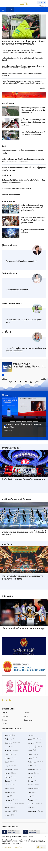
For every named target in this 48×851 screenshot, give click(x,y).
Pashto (32, 765)
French (10, 777)
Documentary (28, 720)
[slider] (3, 375)
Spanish (33, 784)
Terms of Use (18, 847)
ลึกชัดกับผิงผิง (8, 273)
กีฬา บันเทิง (7, 596)
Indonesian (14, 803)
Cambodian (10, 754)
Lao (31, 735)
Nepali (32, 750)
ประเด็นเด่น (7, 103)
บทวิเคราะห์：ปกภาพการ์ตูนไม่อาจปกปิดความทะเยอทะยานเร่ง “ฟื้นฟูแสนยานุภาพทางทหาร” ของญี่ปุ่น (23, 160)
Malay (35, 739)
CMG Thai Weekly (11, 303)
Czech (9, 761)
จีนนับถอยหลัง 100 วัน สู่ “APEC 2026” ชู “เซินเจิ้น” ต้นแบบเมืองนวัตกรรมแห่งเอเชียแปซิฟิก (23, 181)
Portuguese (35, 761)
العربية (26, 716)
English (4, 713)
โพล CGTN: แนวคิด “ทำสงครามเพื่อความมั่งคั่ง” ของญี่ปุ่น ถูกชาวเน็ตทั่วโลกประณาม (24, 168)
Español (27, 713)
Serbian (33, 777)
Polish (32, 758)
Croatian (11, 758)
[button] (12, 421)
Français (5, 716)
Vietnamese (35, 811)
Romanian (34, 769)
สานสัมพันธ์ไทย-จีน (11, 447)
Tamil (31, 792)
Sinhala (33, 781)
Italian (10, 807)
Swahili (33, 788)
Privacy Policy (6, 847)
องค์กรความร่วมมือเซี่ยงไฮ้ (11, 194)
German (10, 781)
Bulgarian (12, 750)
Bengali (9, 746)
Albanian (10, 735)
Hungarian (11, 800)
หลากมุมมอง (8, 201)
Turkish (33, 800)
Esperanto (12, 769)
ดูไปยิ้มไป (6, 331)
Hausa (9, 788)
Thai (31, 796)
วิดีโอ (5, 395)
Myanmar (35, 746)
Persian (33, 754)
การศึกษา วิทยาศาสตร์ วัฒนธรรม (16, 499)
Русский (4, 720)
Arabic (9, 739)
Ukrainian (35, 803)
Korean (10, 815)
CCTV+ (4, 724)
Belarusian (12, 742)
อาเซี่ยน (5, 175)
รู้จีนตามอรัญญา (9, 244)
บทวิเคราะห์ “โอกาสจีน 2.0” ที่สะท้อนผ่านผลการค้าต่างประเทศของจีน (22, 151)
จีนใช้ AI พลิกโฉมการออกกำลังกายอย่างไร (16, 188)
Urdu (31, 807)
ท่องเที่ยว (7, 544)
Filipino (10, 773)
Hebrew (10, 792)
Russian (33, 773)
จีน (3, 146)
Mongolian (34, 742)
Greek (10, 784)
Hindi (8, 796)
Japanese (11, 811)
